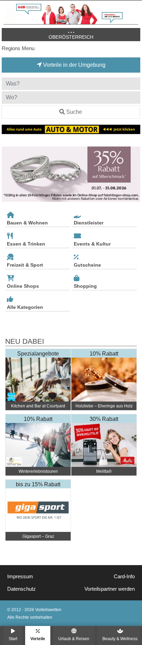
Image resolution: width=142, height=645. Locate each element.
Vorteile (37, 638)
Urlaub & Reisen (73, 638)
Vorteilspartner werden (109, 589)
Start (13, 638)
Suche (74, 112)
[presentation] (8, 174)
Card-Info (124, 576)
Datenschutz (21, 589)
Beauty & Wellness (120, 638)
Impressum (20, 576)
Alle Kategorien (25, 307)
